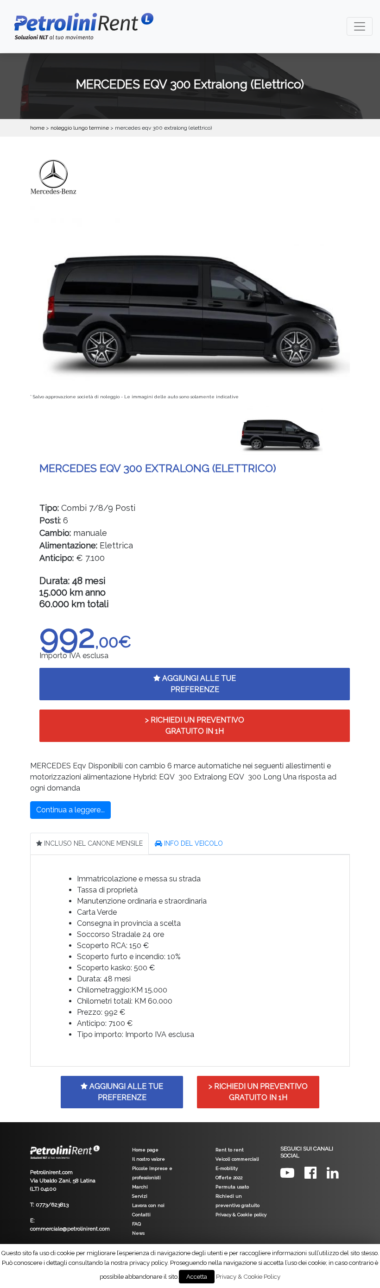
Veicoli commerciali (237, 1159)
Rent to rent (229, 1149)
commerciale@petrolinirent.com (70, 1228)
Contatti (141, 1214)
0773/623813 (52, 1204)
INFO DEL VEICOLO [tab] (192, 843)
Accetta (196, 1276)
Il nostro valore (148, 1159)
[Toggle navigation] (360, 26)
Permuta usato (232, 1186)
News (138, 1233)
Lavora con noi (148, 1205)
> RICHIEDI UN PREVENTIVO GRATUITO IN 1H (194, 725)
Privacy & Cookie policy (240, 1214)
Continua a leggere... (70, 809)
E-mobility (226, 1168)
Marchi (140, 1186)
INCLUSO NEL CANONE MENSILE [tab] (92, 843)
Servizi (139, 1196)
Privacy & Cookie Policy (248, 1276)
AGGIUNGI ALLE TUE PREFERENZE (198, 684)
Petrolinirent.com (51, 1172)
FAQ (136, 1223)
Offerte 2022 (228, 1177)
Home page (145, 1149)
